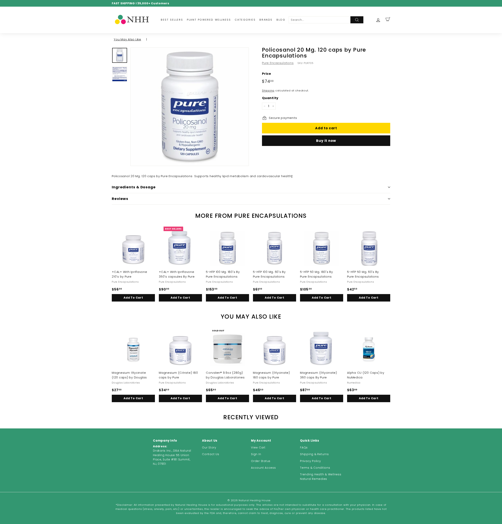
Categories (245, 20)
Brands (266, 20)
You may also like (127, 39)
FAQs (304, 447)
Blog (280, 20)
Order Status (260, 461)
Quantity (270, 98)
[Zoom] (190, 107)
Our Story (209, 447)
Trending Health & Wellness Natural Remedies (320, 476)
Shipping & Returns (314, 454)
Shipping (268, 90)
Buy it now (326, 140)
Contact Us (210, 454)
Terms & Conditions (315, 468)
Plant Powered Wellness (209, 20)
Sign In (256, 454)
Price (266, 73)
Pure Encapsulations (278, 63)
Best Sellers (172, 20)
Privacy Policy (310, 461)
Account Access (263, 468)
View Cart (258, 447)
